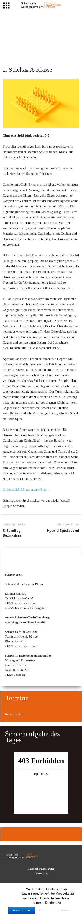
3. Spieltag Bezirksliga (12, 532)
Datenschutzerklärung (40, 868)
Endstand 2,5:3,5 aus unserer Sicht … (27, 489)
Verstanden (21, 910)
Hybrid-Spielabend (63, 530)
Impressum (41, 873)
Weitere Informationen (55, 910)
